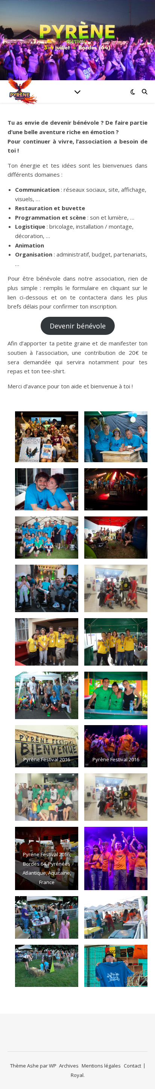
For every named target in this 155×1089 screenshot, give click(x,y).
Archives (69, 1065)
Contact (132, 1065)
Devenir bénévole (78, 325)
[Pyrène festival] (77, 35)
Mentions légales (101, 1065)
